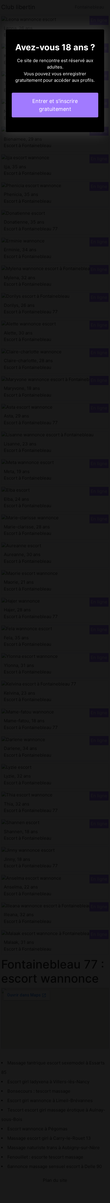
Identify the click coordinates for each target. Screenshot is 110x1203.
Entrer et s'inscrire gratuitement (55, 105)
